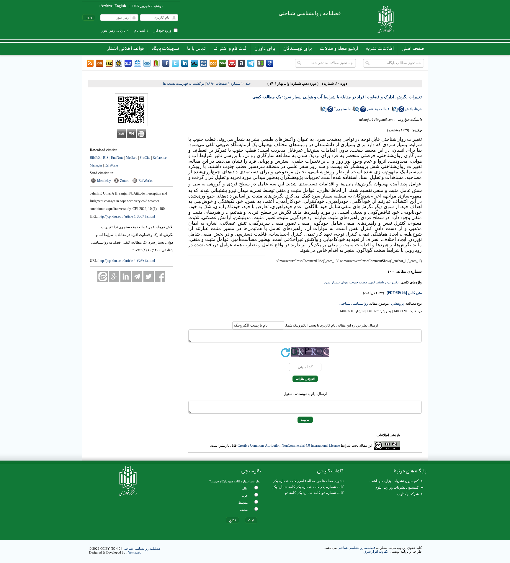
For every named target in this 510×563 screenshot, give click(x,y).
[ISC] (109, 63)
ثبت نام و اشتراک (230, 49)
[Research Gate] (260, 63)
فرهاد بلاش (413, 109)
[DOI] (213, 63)
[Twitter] (175, 63)
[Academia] (241, 63)
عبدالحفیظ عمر (378, 109)
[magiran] (156, 63)
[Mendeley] (232, 63)
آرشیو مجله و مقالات (339, 49)
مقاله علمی (306, 481)
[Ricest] (118, 63)
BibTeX (95, 158)
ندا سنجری (343, 109)
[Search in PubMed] (395, 111)
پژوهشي (397, 303)
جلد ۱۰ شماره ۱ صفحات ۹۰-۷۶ (228, 83)
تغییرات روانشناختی (383, 282)
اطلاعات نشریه (380, 49)
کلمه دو (290, 493)
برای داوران (264, 49)
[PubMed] (203, 63)
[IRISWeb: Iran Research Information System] (147, 63)
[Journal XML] (99, 63)
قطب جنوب (358, 282)
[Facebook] (165, 63)
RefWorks (111, 165)
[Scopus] (194, 63)
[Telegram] (250, 63)
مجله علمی (325, 481)
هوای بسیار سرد (336, 282)
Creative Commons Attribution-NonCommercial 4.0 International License (289, 445)
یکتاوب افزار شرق (376, 551)
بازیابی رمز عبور (113, 30)
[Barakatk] (137, 63)
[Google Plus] (114, 276)
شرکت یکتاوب (408, 494)
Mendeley (104, 181)
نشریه (339, 481)
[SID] (128, 63)
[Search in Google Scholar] (401, 111)
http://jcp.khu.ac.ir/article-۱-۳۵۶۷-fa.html (127, 261)
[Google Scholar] (269, 63)
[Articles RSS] (90, 63)
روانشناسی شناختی (353, 303)
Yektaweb (134, 552)
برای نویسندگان (297, 49)
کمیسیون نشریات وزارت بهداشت (394, 481)
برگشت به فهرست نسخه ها (183, 83)
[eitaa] (102, 276)
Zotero (124, 181)
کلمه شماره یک (285, 481)
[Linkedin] (184, 63)
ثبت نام (139, 30)
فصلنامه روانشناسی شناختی (356, 547)
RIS (106, 158)
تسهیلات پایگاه (165, 49)
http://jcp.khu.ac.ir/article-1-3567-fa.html (127, 216)
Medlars (131, 158)
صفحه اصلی (413, 49)
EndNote (117, 158)
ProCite (145, 158)
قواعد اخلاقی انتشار (125, 49)
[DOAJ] (222, 63)
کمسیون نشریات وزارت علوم (397, 487)
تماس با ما (196, 49)
